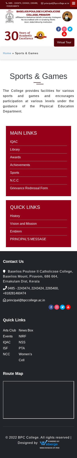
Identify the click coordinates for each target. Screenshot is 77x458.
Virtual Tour (64, 42)
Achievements (20, 165)
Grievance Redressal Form (29, 188)
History (15, 216)
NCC (6, 354)
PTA (22, 348)
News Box (26, 330)
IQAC (14, 141)
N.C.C (14, 180)
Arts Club (9, 330)
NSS (22, 342)
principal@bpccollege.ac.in (56, 3)
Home (7, 53)
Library (15, 149)
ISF (5, 348)
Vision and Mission (23, 223)
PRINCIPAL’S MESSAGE (28, 239)
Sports (14, 172)
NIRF (22, 336)
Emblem (16, 231)
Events (8, 336)
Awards (15, 157)
